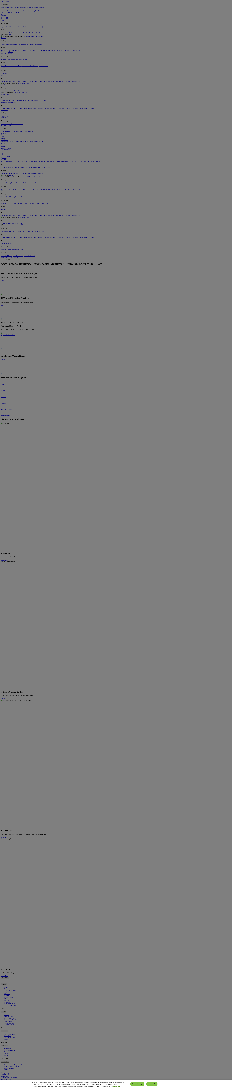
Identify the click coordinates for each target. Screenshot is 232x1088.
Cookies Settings (137, 1084)
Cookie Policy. (116, 1086)
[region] (116, 1084)
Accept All (152, 1084)
